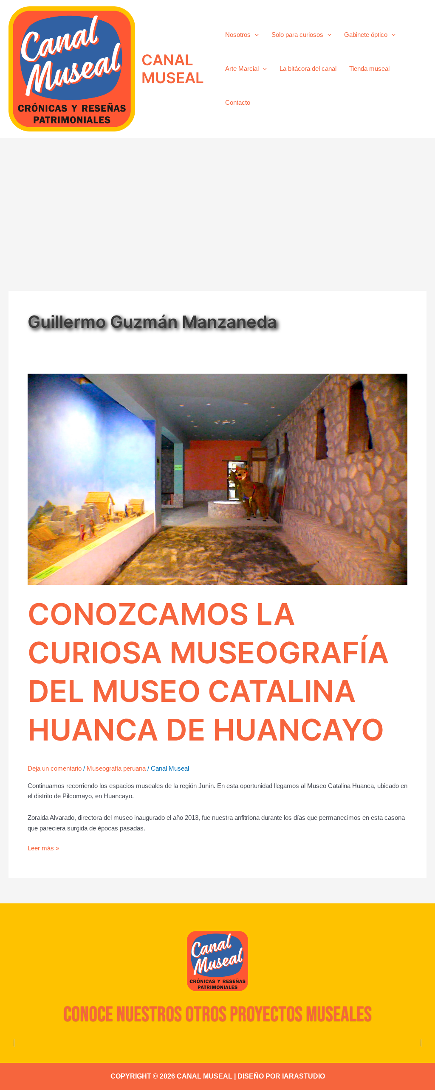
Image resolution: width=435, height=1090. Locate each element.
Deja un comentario (55, 768)
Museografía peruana (116, 768)
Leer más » (43, 847)
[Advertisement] (217, 202)
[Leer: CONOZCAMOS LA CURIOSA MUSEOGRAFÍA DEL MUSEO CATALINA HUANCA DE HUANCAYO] (217, 478)
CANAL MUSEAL (172, 69)
